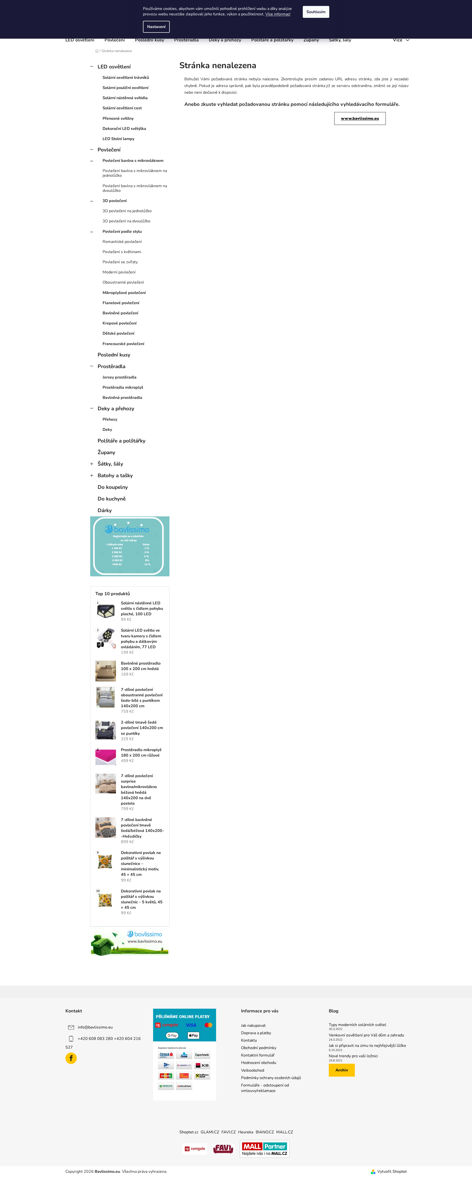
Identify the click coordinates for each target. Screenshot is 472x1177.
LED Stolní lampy (118, 139)
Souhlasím (316, 12)
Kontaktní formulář (258, 1055)
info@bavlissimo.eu (95, 1027)
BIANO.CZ (265, 1132)
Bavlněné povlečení (120, 313)
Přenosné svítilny (118, 118)
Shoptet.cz (188, 1132)
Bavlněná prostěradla (122, 397)
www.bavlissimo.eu (360, 118)
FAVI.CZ (229, 1132)
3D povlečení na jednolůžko (127, 211)
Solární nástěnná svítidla (125, 98)
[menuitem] (79, 39)
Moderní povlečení (119, 272)
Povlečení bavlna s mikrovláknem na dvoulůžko (135, 188)
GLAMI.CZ (210, 1132)
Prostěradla (111, 366)
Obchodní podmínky (258, 1048)
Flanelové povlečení (121, 303)
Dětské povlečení (118, 333)
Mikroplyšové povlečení (124, 292)
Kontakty (249, 1040)
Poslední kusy (114, 354)
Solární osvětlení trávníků (126, 77)
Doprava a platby (256, 1033)
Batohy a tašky (115, 475)
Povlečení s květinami (122, 252)
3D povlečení (115, 201)
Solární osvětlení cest (122, 108)
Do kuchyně (112, 498)
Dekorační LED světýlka (124, 128)
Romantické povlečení (122, 241)
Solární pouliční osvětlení (125, 87)
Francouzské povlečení (123, 344)
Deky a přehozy (116, 408)
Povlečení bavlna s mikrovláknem (133, 160)
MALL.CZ (284, 1132)
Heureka (245, 1132)
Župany (106, 452)
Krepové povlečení (120, 323)
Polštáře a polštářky (121, 440)
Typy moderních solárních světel (357, 1025)
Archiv (341, 1070)
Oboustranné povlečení (123, 282)
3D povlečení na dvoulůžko (126, 221)
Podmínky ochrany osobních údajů (271, 1078)
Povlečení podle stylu (122, 231)
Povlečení (109, 149)
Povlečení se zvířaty (120, 262)
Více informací (277, 14)
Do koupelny (113, 487)
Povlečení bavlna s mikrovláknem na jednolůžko (135, 173)
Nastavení (156, 26)
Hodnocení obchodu (258, 1062)
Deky (107, 429)
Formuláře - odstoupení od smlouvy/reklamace (265, 1088)
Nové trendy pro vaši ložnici (353, 1056)
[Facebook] (71, 1058)
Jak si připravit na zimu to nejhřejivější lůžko (367, 1046)
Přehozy (110, 419)
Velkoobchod (252, 1070)
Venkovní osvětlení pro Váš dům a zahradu (366, 1035)
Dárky (105, 510)
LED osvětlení (114, 66)
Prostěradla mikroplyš (123, 387)
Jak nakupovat (253, 1025)
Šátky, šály (110, 463)
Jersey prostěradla (120, 377)
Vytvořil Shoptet (392, 1171)
